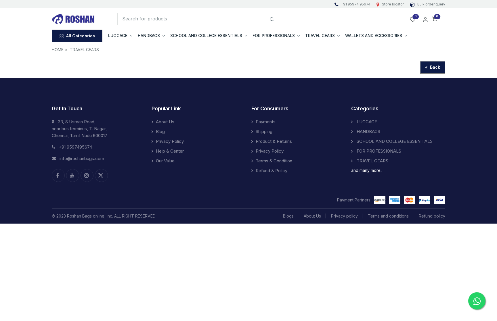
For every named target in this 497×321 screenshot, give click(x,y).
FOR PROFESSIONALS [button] (274, 35)
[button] (434, 19)
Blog (160, 131)
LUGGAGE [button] (117, 35)
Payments (266, 121)
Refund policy (432, 216)
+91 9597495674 (75, 147)
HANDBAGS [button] (149, 35)
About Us (165, 121)
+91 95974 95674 (355, 4)
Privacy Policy (170, 141)
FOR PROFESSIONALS (378, 151)
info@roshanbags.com (82, 158)
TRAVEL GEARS (84, 49)
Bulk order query (430, 4)
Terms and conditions (388, 216)
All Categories (80, 35)
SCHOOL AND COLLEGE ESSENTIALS (394, 141)
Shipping (264, 131)
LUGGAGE (366, 121)
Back (434, 67)
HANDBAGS (367, 131)
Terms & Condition (274, 161)
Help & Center (170, 151)
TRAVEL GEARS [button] (320, 35)
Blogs (288, 216)
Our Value (165, 161)
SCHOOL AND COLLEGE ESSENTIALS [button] (206, 35)
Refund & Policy (271, 170)
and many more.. (366, 170)
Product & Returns (274, 141)
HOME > (60, 49)
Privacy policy (344, 216)
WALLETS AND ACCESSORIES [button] (373, 35)
